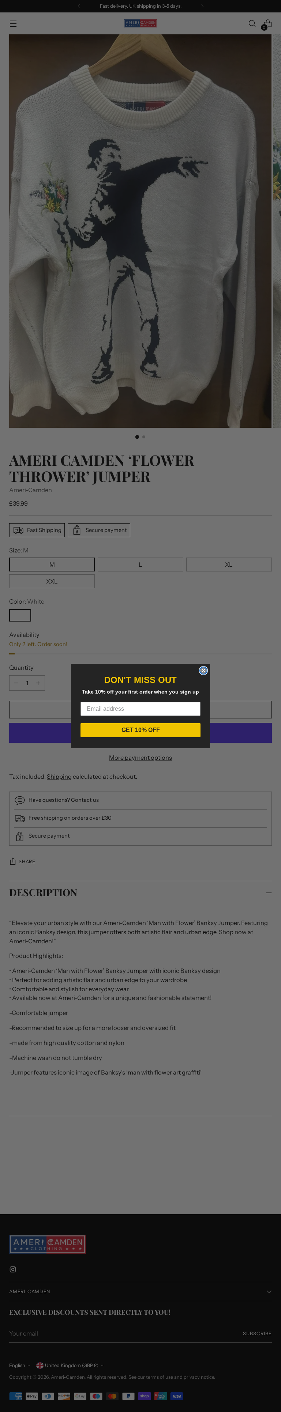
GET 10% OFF (140, 730)
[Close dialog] (203, 670)
